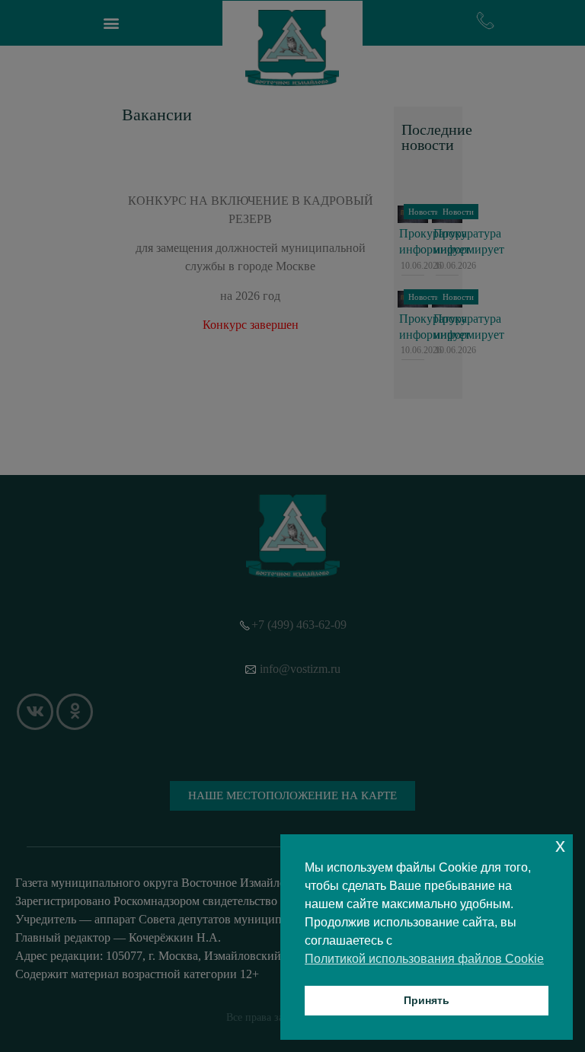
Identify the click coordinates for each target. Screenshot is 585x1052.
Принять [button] (426, 1000)
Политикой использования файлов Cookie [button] (424, 958)
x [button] (560, 845)
